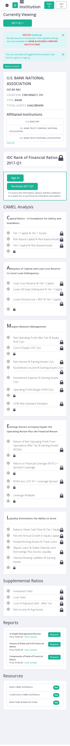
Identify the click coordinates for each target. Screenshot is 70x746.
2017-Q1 (16, 23)
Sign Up (61, 5)
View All (10, 142)
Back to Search (12, 66)
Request (54, 634)
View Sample (30, 636)
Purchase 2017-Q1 (22, 186)
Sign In (49, 5)
